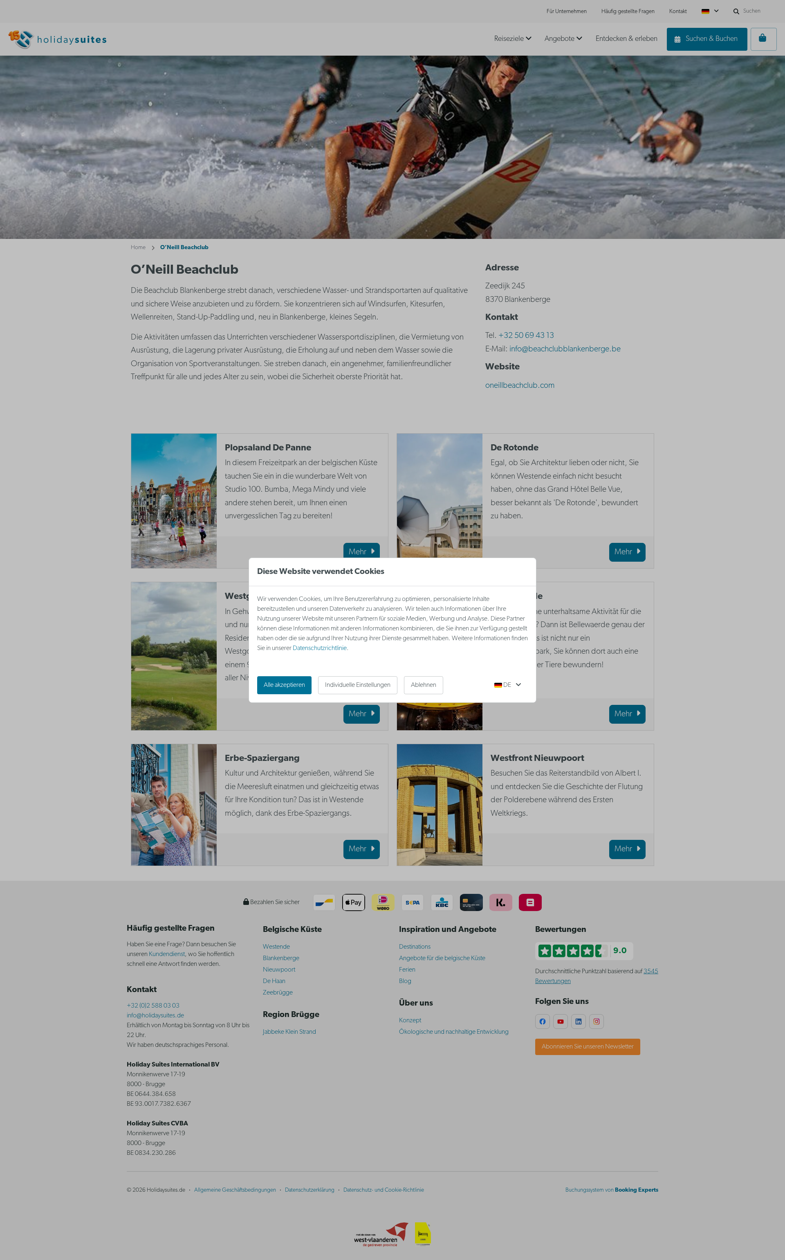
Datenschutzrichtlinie (320, 648)
